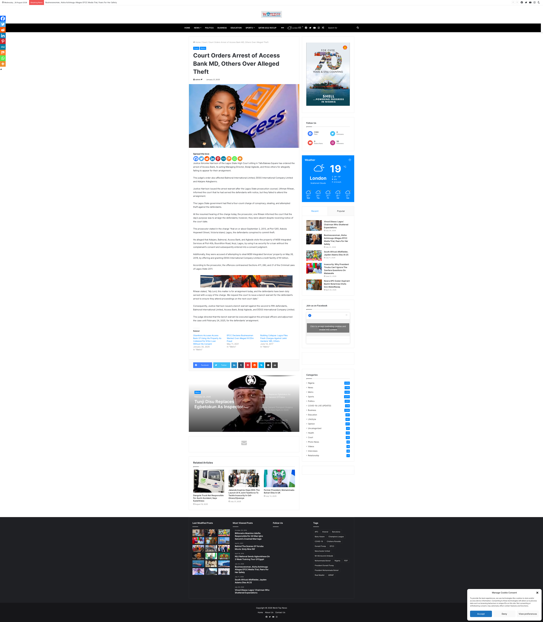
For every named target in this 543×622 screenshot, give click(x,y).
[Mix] (229, 158)
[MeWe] (223, 158)
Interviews (312, 451)
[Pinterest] (218, 158)
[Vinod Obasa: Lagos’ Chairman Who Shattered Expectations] (314, 225)
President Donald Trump (324, 565)
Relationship (313, 455)
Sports (311, 396)
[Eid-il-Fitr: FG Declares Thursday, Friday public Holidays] (211, 556)
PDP (346, 561)
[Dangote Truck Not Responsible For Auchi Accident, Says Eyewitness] (208, 481)
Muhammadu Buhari (323, 561)
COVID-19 (319, 541)
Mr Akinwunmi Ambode (324, 556)
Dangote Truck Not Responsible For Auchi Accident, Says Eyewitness (208, 498)
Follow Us (278, 523)
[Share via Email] (268, 365)
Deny (504, 614)
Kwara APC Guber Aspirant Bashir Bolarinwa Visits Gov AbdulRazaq (337, 284)
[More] (240, 158)
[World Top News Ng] (271, 14)
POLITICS (209, 28)
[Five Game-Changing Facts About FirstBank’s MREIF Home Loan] (224, 571)
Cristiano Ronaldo (334, 541)
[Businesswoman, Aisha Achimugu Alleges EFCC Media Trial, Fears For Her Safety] (314, 239)
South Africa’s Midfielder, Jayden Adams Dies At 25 (67, 2)
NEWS (197, 28)
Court (204, 42)
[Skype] (261, 365)
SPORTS (249, 28)
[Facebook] (195, 158)
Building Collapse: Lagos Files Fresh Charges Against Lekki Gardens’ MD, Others (274, 338)
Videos (311, 446)
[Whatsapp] (234, 158)
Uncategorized (314, 428)
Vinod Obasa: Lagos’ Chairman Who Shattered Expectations (336, 224)
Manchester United (322, 551)
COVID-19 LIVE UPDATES (319, 406)
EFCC (332, 546)
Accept (481, 614)
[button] (537, 592)
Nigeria (311, 383)
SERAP (331, 575)
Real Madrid (319, 575)
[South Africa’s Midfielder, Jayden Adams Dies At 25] (314, 255)
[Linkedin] (212, 158)
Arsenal (325, 532)
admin (197, 79)
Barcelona (336, 532)
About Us (269, 612)
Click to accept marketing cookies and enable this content (328, 328)
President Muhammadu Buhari (327, 570)
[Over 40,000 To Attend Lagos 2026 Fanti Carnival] (198, 548)
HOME (187, 28)
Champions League (336, 536)
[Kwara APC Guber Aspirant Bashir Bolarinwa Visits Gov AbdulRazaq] (314, 284)
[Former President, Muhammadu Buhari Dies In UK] (279, 478)
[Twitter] (201, 158)
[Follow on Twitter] (201, 79)
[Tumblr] (241, 365)
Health (311, 433)
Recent (314, 211)
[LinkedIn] (234, 365)
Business (198, 392)
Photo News (313, 442)
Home (198, 42)
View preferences (528, 614)
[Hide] (1, 69)
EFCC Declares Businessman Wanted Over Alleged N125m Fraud (240, 338)
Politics (311, 401)
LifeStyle (312, 419)
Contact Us (280, 612)
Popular (341, 211)
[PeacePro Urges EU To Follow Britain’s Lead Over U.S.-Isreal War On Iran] (211, 571)
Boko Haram (320, 536)
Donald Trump (320, 546)
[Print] (275, 365)
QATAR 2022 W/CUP (267, 28)
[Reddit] (206, 158)
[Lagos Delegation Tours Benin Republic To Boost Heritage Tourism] (224, 548)
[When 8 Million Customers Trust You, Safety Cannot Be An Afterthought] (224, 540)
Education (312, 415)
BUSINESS (222, 28)
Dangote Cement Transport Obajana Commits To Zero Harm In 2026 (222, 404)
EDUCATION (236, 28)
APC (316, 532)
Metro (203, 48)
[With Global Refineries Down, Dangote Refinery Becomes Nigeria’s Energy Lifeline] (224, 563)
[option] (244, 403)
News (310, 387)
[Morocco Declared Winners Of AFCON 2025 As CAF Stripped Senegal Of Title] (224, 556)
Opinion (311, 424)
